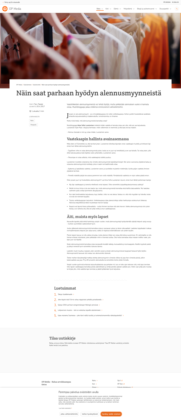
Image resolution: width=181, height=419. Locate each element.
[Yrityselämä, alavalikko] (134, 9)
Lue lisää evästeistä (65, 408)
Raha (98, 9)
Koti (107, 9)
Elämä (116, 9)
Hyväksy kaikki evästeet (111, 414)
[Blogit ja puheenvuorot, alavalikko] (156, 9)
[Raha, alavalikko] (102, 9)
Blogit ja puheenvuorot (145, 9)
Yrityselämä (128, 9)
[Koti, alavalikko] (111, 9)
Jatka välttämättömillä (69, 414)
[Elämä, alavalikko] (120, 9)
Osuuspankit (164, 9)
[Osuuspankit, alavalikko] (171, 9)
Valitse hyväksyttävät (90, 414)
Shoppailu (33, 125)
